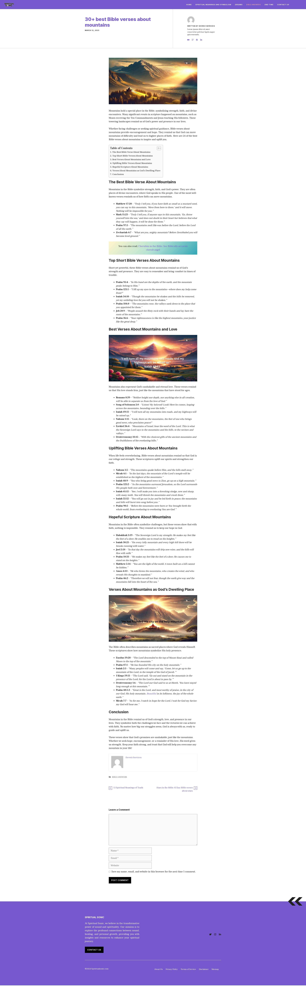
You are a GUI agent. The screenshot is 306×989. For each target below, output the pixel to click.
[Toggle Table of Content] (157, 148)
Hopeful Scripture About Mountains (130, 167)
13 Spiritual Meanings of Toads (128, 787)
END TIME (269, 4)
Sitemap (215, 969)
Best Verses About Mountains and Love (131, 159)
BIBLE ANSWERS (253, 4)
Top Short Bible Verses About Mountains (132, 155)
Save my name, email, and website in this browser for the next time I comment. (154, 871)
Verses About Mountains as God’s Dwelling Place (136, 170)
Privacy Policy (172, 969)
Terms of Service (188, 969)
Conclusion (118, 174)
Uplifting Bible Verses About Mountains (132, 163)
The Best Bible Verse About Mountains (131, 152)
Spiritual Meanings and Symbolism (213, 4)
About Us (158, 969)
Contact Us (283, 4)
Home (189, 4)
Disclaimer (204, 969)
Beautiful (152, 693)
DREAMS (239, 4)
